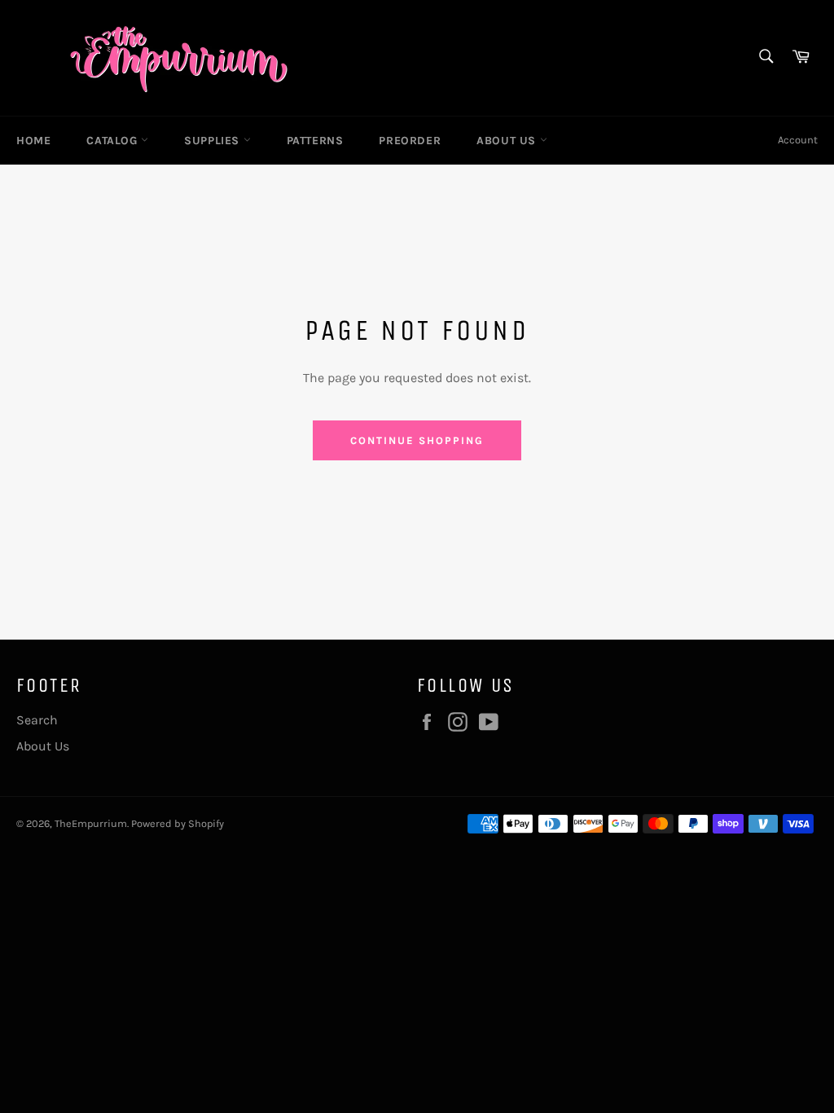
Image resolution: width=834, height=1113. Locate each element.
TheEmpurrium (91, 823)
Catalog (113, 140)
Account (798, 140)
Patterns (315, 140)
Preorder (410, 140)
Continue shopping (416, 440)
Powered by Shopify (177, 823)
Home (33, 140)
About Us (507, 140)
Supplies (213, 140)
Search (37, 720)
